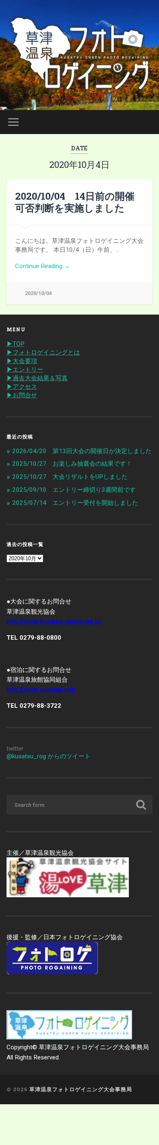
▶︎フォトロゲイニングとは (43, 352)
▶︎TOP (15, 344)
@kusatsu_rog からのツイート (49, 756)
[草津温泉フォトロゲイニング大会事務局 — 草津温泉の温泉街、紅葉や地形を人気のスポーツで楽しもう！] (80, 55)
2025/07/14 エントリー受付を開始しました (75, 502)
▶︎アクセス (22, 386)
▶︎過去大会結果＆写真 (37, 378)
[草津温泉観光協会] (68, 895)
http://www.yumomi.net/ (41, 689)
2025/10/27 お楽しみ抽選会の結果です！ (72, 463)
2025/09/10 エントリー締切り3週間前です (74, 489)
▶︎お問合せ (22, 395)
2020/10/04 (38, 293)
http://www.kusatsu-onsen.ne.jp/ (54, 621)
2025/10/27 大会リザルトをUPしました (70, 476)
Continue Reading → (42, 266)
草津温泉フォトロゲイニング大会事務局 (80, 1089)
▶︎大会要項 (22, 361)
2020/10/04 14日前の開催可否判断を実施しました (75, 201)
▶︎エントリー (25, 369)
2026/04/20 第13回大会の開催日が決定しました (82, 451)
